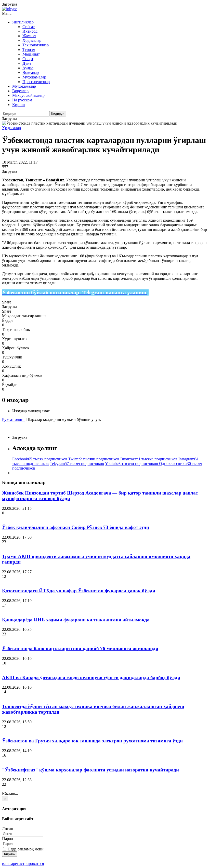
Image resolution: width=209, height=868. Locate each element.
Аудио (27, 68)
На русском (22, 100)
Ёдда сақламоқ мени (25, 849)
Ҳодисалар (31, 40)
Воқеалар (30, 72)
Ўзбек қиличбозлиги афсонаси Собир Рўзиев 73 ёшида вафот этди (75, 527)
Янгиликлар (23, 22)
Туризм (28, 49)
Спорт (27, 59)
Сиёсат (28, 26)
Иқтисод (29, 31)
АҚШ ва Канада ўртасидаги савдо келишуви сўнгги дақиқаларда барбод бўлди (91, 677)
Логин (7, 828)
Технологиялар (35, 45)
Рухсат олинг (13, 419)
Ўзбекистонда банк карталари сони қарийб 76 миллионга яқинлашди (80, 648)
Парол (7, 838)
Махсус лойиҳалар (28, 95)
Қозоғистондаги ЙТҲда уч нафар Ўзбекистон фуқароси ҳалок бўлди (78, 590)
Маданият (31, 54)
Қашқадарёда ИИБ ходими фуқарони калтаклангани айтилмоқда (76, 619)
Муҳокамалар (34, 77)
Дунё (26, 63)
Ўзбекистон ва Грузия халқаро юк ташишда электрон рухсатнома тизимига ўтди (92, 740)
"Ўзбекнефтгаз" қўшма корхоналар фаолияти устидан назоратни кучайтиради (90, 769)
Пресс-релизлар (36, 81)
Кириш (18, 104)
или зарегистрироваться (23, 863)
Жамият (29, 36)
